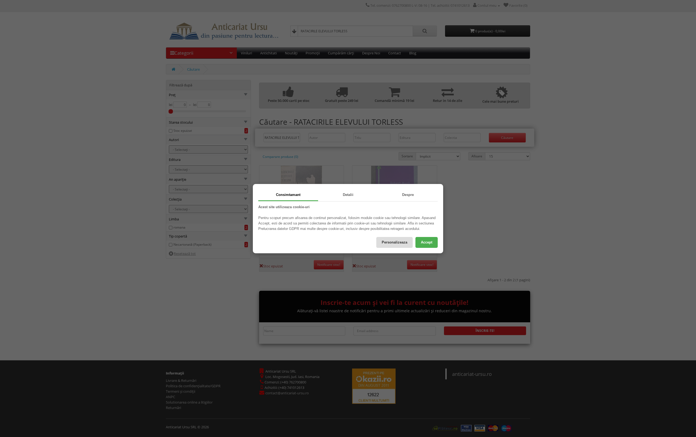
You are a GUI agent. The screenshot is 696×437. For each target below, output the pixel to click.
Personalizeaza (394, 242)
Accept (426, 242)
